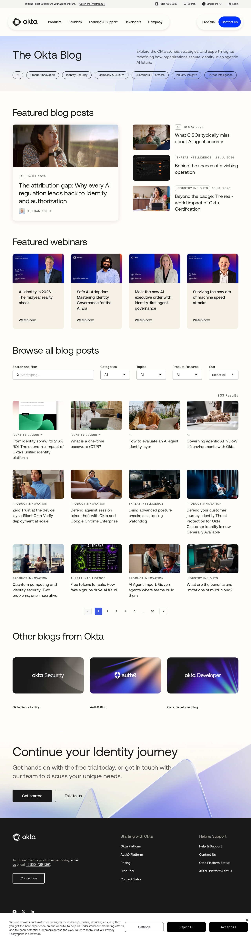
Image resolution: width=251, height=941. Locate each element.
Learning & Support (103, 22)
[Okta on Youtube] (14, 912)
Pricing (126, 863)
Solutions (75, 22)
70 (152, 611)
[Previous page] (88, 611)
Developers (133, 22)
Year (212, 366)
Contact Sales (131, 879)
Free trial (208, 22)
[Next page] (163, 611)
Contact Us (207, 854)
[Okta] (25, 22)
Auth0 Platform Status (215, 871)
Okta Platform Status (214, 863)
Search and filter (25, 366)
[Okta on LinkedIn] (32, 912)
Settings (144, 927)
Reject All (186, 927)
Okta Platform (131, 846)
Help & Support (210, 846)
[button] (115, 372)
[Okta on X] (23, 912)
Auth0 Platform (132, 854)
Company (155, 22)
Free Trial (127, 871)
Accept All (228, 927)
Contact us (230, 22)
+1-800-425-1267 (38, 864)
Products (55, 22)
